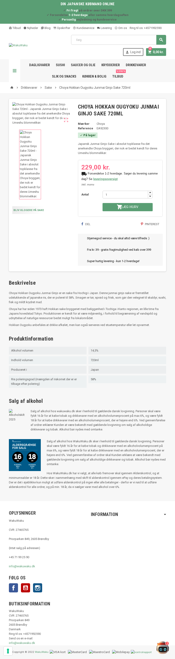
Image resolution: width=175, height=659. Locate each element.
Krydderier (110, 65)
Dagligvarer (39, 65)
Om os (122, 28)
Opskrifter (63, 28)
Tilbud (16, 28)
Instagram (37, 587)
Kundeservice (85, 28)
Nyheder (32, 28)
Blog (47, 28)
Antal (85, 194)
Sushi (60, 65)
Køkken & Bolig (94, 76)
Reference (85, 128)
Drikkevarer (136, 65)
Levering (106, 28)
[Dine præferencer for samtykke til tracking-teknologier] (8, 651)
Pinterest (151, 224)
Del (87, 224)
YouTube (25, 587)
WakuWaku (42, 652)
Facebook (13, 587)
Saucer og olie (83, 65)
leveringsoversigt (105, 179)
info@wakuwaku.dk (22, 566)
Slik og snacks (64, 76)
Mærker (84, 123)
